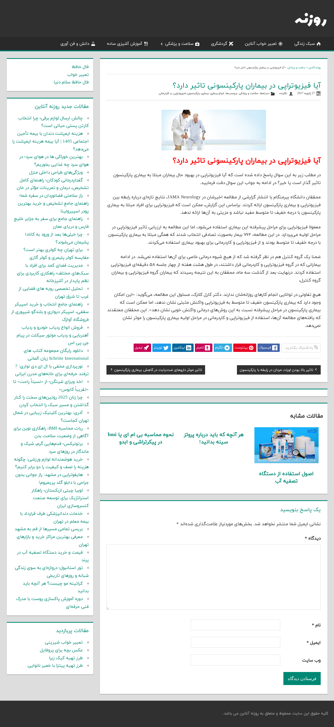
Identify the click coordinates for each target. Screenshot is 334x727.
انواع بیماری (217, 93)
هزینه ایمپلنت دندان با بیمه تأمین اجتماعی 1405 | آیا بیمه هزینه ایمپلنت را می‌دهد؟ (50, 141)
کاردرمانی (164, 93)
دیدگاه (313, 538)
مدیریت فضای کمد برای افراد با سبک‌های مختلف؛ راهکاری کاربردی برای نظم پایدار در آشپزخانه (53, 273)
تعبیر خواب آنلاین (261, 44)
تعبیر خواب (78, 75)
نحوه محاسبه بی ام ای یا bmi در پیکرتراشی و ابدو (141, 438)
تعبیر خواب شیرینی (64, 642)
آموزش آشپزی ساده (124, 44)
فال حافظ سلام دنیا (71, 82)
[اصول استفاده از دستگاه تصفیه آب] (286, 462)
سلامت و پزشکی (179, 44)
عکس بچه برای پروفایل (61, 650)
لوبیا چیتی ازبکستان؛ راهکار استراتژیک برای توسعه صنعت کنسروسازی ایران (60, 498)
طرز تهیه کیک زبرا (66, 658)
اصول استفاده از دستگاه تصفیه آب (286, 477)
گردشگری (219, 44)
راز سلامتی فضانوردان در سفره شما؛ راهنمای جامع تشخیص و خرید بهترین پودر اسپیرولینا (53, 204)
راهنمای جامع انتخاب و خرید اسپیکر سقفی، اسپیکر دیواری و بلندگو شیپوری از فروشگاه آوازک (50, 312)
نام (316, 625)
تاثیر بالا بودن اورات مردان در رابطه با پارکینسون (276, 371)
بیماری (205, 93)
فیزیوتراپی (179, 93)
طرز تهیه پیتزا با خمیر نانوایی (55, 666)
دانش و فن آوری (75, 44)
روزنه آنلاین (314, 68)
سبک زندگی (304, 44)
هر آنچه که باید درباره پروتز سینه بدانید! (213, 438)
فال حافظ (80, 67)
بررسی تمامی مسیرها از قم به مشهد (49, 529)
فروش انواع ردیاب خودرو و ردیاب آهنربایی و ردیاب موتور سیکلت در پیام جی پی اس (53, 335)
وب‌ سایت (311, 660)
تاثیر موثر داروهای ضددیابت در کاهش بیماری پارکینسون (158, 371)
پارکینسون (193, 93)
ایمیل (314, 643)
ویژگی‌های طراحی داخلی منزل (56, 172)
